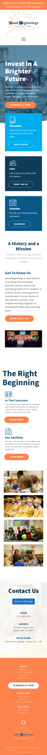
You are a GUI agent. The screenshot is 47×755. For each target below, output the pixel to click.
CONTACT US (23, 713)
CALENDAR (19, 224)
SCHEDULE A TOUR (20, 105)
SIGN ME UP (23, 710)
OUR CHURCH (23, 696)
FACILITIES (23, 675)
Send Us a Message (23, 601)
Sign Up (36, 6)
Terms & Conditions (27, 752)
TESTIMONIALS (23, 678)
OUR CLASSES (21, 144)
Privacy (15, 752)
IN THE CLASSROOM (23, 672)
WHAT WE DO (21, 184)
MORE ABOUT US (19, 318)
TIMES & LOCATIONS (23, 702)
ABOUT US (23, 669)
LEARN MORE (16, 419)
